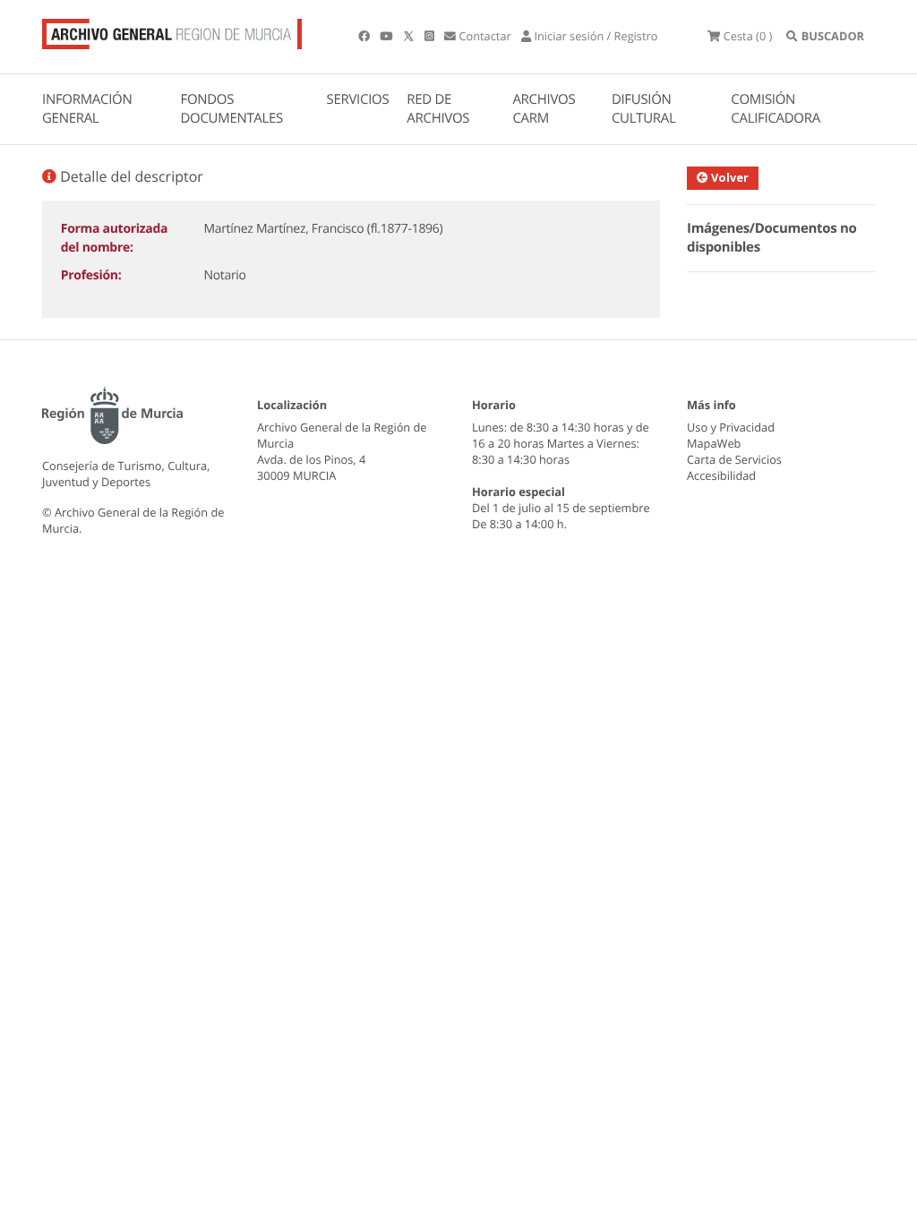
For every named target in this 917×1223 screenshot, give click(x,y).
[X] (410, 36)
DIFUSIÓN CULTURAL (644, 108)
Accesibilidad (721, 475)
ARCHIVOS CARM (543, 108)
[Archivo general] (172, 30)
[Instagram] (430, 36)
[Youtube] (387, 36)
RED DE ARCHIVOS (438, 108)
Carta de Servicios (734, 459)
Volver (728, 177)
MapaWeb (714, 443)
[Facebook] (365, 36)
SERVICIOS (358, 99)
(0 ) (748, 36)
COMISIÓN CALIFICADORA (775, 108)
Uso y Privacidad (731, 427)
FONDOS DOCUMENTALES (231, 108)
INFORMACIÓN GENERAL (87, 108)
